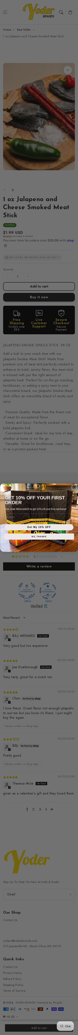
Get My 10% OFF (39, 527)
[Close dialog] (74, 487)
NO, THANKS (39, 536)
